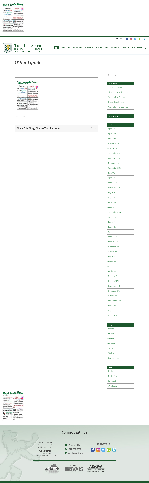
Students (111, 353)
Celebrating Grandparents (118, 107)
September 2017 (114, 153)
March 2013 (112, 276)
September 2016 (114, 168)
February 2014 (113, 237)
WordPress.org (113, 386)
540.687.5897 (74, 449)
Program (111, 343)
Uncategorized (113, 358)
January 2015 (113, 207)
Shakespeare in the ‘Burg (118, 92)
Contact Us (74, 445)
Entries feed (112, 376)
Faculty (111, 333)
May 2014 (111, 232)
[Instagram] (131, 39)
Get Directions (75, 453)
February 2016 (113, 183)
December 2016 (114, 158)
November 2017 (114, 143)
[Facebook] (127, 39)
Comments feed (114, 381)
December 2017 (114, 139)
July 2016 (111, 173)
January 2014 (113, 242)
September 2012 (114, 301)
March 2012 (112, 315)
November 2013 (114, 247)
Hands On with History (116, 102)
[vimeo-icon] (114, 448)
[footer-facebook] (93, 448)
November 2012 (114, 291)
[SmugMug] (140, 39)
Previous (95, 75)
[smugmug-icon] (109, 448)
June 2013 (112, 261)
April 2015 (112, 202)
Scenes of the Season (116, 97)
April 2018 (112, 134)
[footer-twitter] (103, 448)
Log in (110, 371)
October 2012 (113, 296)
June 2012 (112, 306)
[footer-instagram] (98, 448)
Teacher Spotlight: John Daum (119, 87)
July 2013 (111, 256)
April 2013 (112, 271)
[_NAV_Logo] (23, 44)
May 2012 (111, 311)
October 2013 (113, 252)
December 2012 (114, 286)
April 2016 (112, 178)
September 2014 (114, 212)
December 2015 (114, 188)
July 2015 (111, 193)
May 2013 (111, 266)
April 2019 (112, 129)
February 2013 (113, 281)
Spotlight (111, 348)
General (111, 338)
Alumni (111, 329)
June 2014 (112, 227)
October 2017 (113, 148)
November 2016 (114, 163)
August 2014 (112, 217)
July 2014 (111, 222)
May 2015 (111, 197)
